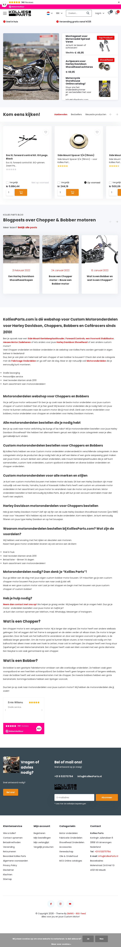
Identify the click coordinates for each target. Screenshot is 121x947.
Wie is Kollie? (9, 833)
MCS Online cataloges (70, 860)
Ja (88, 939)
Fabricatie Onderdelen (70, 837)
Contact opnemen (13, 837)
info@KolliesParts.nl (89, 776)
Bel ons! (10, 792)
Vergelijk (13, 182)
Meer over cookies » (61, 944)
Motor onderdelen (68, 833)
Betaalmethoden (12, 842)
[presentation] (110, 114)
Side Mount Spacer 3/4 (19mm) (76, 155)
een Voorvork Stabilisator (100, 338)
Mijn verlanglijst (41, 842)
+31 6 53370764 (63, 776)
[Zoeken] (88, 13)
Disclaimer (8, 869)
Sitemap (7, 879)
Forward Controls (75, 338)
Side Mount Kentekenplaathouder (46, 338)
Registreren (39, 833)
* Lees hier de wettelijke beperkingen (70, 803)
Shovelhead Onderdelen (71, 842)
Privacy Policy (10, 865)
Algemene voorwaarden (15, 860)
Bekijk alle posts (27, 227)
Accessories (65, 846)
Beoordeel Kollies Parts (14, 856)
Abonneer (107, 797)
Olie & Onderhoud (68, 856)
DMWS (70, 913)
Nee (101, 939)
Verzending (9, 846)
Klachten (7, 874)
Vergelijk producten (44, 846)
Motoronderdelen (96, 360)
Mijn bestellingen (42, 837)
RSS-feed (81, 913)
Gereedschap (66, 851)
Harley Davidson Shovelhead (72, 342)
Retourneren (9, 851)
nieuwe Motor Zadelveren (17, 342)
